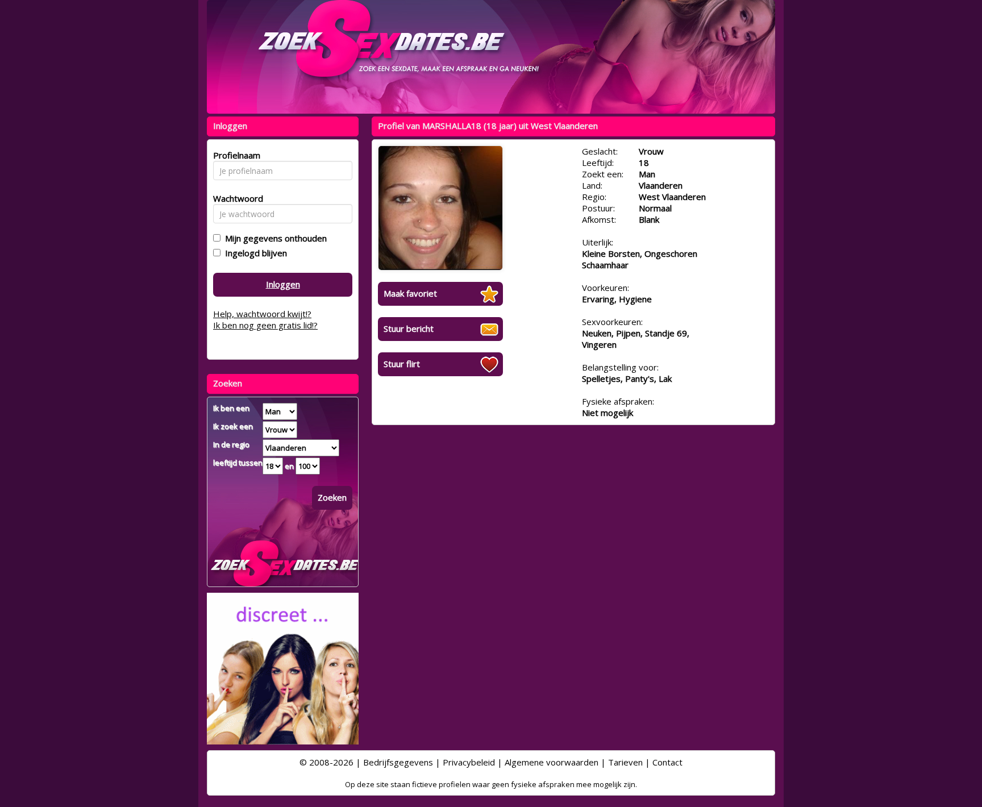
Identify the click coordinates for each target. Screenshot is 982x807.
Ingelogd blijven (253, 253)
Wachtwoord (235, 198)
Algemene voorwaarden (551, 762)
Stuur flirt (402, 363)
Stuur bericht (409, 328)
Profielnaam (235, 155)
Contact (667, 762)
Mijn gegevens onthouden (273, 238)
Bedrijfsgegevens (398, 762)
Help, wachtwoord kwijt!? (262, 313)
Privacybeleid (469, 762)
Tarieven (625, 762)
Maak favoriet (410, 293)
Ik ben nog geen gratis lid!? (265, 325)
